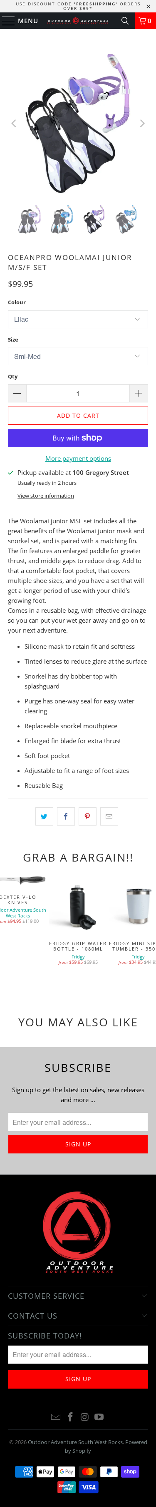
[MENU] (5, 20)
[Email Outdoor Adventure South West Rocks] (56, 1417)
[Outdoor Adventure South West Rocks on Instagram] (85, 1417)
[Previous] (14, 123)
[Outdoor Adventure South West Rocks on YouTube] (99, 1417)
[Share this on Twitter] (44, 816)
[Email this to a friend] (109, 816)
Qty (12, 376)
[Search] (125, 20)
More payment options (78, 458)
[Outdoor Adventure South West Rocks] (78, 20)
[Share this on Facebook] (66, 816)
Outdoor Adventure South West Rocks (75, 1442)
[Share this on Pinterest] (88, 816)
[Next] (142, 123)
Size (13, 339)
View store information (45, 495)
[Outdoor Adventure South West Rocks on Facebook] (70, 1417)
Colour (17, 302)
